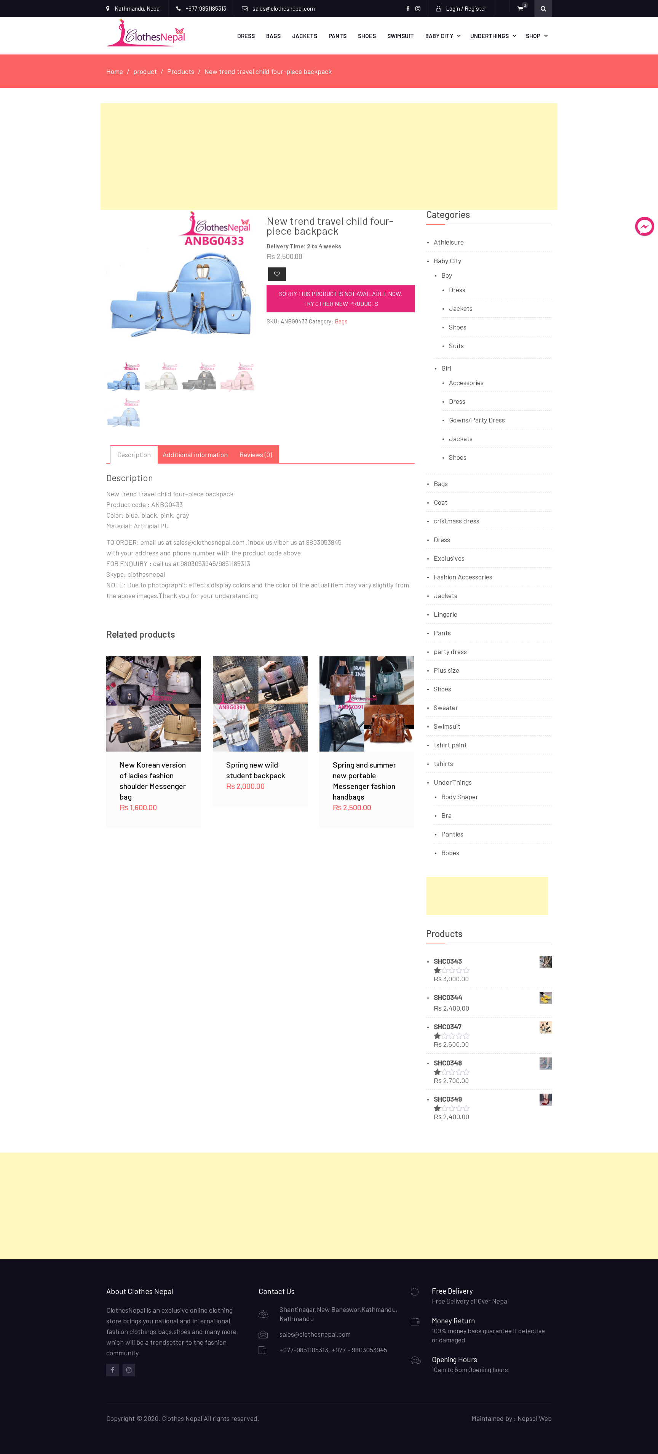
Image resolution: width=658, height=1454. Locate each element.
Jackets (304, 35)
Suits (456, 345)
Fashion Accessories (463, 577)
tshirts (443, 763)
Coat (440, 502)
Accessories (466, 382)
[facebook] (112, 1370)
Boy (446, 275)
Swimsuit (400, 35)
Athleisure (449, 242)
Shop (533, 35)
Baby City (439, 35)
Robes (450, 852)
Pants (338, 35)
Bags (273, 35)
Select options (154, 703)
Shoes (367, 35)
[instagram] (129, 1370)
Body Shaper (459, 796)
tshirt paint (450, 745)
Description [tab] (134, 454)
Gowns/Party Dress (477, 420)
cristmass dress (456, 521)
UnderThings (489, 35)
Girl (446, 368)
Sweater (446, 707)
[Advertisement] (329, 156)
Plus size (446, 670)
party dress (450, 651)
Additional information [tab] (195, 454)
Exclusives (449, 558)
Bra (446, 815)
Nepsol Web (534, 1418)
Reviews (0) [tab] (256, 454)
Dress (246, 35)
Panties (452, 834)
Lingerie (445, 614)
